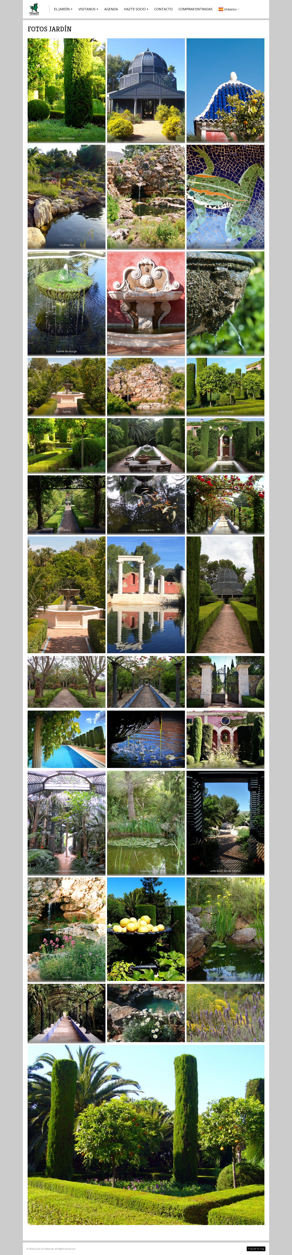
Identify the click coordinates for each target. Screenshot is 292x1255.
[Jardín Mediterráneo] (35, 9)
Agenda (111, 9)
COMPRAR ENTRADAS (196, 9)
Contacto (163, 9)
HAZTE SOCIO (135, 9)
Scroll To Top (256, 1248)
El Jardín (62, 9)
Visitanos (87, 9)
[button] (229, 9)
